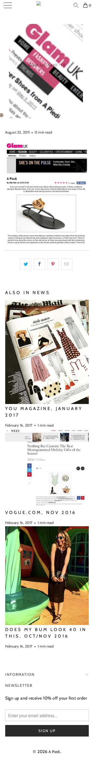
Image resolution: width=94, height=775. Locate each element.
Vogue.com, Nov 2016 (40, 512)
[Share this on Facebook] (39, 264)
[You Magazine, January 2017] (47, 352)
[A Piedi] (47, 5)
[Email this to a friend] (66, 264)
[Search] (76, 5)
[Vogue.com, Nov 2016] (47, 468)
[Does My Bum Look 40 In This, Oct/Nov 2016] (47, 575)
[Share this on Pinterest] (53, 264)
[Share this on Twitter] (25, 264)
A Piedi (54, 751)
